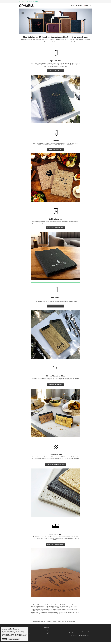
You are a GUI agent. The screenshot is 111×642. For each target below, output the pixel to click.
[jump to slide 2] (56, 32)
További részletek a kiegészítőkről (55, 384)
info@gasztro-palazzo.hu (33, 1)
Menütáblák (55, 297)
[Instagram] (48, 633)
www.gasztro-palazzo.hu (72, 621)
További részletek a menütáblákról (55, 306)
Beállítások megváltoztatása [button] (13, 639)
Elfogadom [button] (4, 639)
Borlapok (55, 141)
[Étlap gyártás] (27, 6)
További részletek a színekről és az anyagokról (55, 464)
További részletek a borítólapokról (55, 70)
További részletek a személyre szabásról (55, 544)
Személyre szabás (55, 534)
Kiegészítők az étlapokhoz (55, 376)
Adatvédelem (46, 627)
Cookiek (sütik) (47, 630)
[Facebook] (45, 633)
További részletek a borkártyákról (55, 149)
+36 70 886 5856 (74, 635)
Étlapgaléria (79, 5)
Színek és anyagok (55, 454)
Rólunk (73, 5)
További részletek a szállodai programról (55, 227)
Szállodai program (55, 219)
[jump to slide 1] (54, 32)
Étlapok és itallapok (55, 61)
